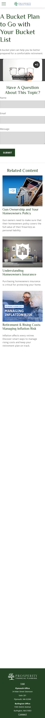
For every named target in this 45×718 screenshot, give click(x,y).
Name (3, 97)
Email (3, 113)
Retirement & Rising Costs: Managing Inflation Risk (21, 326)
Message (4, 128)
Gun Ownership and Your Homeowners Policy (20, 211)
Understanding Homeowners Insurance (19, 272)
